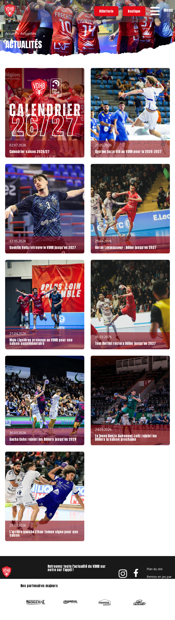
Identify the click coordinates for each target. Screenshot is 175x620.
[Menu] (155, 11)
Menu (168, 10)
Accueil (10, 33)
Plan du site (155, 569)
